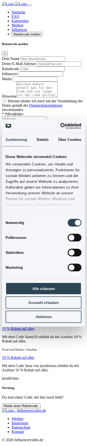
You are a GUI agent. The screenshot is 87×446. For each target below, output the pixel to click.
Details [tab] (43, 139)
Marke (7, 79)
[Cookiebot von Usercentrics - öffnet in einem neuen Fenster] (61, 126)
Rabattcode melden (27, 34)
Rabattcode (10, 69)
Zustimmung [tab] (16, 139)
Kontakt (18, 432)
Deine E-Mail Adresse (19, 64)
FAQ (15, 16)
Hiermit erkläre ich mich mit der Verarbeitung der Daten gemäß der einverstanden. (42, 105)
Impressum (20, 423)
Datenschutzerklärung (45, 105)
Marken (17, 25)
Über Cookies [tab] (69, 139)
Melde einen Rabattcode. (21, 406)
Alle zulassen (43, 288)
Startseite (18, 12)
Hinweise (9, 96)
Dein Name (11, 59)
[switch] (74, 237)
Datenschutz (21, 427)
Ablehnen (44, 317)
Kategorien (20, 21)
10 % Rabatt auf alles (18, 329)
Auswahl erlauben (43, 303)
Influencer (19, 29)
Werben (17, 419)
